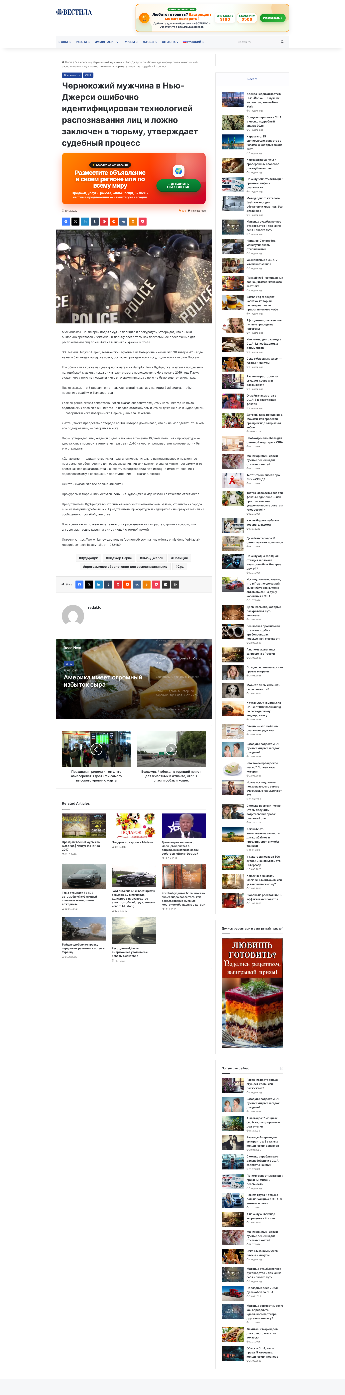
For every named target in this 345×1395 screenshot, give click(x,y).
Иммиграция (105, 42)
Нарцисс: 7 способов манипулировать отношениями (261, 245)
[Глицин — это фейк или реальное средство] (233, 731)
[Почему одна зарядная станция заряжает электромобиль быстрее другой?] (233, 561)
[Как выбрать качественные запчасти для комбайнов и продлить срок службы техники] (233, 834)
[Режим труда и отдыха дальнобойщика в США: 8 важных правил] (233, 1200)
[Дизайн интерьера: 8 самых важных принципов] (233, 543)
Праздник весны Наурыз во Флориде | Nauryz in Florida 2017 (81, 845)
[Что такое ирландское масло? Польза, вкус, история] (233, 768)
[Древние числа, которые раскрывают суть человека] (233, 612)
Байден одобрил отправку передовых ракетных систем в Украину (83, 948)
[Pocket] (143, 222)
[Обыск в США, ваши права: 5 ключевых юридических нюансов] (233, 1353)
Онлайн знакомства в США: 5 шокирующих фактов (261, 400)
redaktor (95, 607)
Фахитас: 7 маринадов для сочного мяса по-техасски (262, 1333)
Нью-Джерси (152, 558)
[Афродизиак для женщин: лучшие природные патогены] (233, 325)
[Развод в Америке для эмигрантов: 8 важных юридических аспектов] (233, 1142)
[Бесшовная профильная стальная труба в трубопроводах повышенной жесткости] (233, 631)
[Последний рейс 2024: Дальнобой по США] (233, 1293)
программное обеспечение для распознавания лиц (126, 567)
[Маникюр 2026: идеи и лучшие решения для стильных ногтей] (233, 461)
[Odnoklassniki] (133, 222)
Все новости (83, 62)
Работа (81, 42)
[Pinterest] (104, 222)
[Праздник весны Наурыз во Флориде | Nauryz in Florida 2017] (84, 825)
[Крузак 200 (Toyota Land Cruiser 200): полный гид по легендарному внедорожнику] (233, 708)
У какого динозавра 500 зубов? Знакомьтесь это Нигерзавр (264, 861)
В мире (70, 663)
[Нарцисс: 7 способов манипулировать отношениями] (233, 246)
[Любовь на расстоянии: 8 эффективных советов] (233, 900)
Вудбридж (89, 558)
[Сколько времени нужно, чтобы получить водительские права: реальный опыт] (233, 811)
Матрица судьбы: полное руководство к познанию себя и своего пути (264, 226)
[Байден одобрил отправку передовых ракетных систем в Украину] (84, 929)
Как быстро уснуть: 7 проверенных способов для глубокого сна (263, 164)
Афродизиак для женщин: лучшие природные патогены (264, 324)
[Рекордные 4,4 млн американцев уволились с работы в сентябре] (134, 930)
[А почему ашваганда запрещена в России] (233, 654)
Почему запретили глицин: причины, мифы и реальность (265, 183)
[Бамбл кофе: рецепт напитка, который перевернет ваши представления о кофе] (233, 302)
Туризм (129, 42)
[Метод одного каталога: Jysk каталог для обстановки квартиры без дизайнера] (233, 203)
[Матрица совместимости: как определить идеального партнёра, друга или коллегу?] (233, 1311)
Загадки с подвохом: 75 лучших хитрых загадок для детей (263, 748)
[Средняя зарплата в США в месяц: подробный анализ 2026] (233, 122)
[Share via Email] (166, 585)
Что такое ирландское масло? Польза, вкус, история (262, 767)
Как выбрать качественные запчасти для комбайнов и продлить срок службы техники (263, 837)
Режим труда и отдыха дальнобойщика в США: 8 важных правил (264, 1199)
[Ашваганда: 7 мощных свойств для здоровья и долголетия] (233, 1123)
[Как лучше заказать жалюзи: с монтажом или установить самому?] (233, 881)
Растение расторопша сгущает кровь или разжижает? (262, 380)
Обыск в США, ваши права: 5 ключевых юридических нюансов (262, 1352)
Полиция (180, 558)
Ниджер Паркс (120, 558)
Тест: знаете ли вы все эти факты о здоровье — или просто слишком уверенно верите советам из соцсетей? (265, 501)
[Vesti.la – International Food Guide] (74, 11)
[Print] (175, 585)
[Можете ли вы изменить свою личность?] (233, 690)
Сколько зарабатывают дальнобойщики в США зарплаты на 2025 (263, 1160)
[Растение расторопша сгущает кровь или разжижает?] (233, 381)
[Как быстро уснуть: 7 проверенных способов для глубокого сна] (233, 165)
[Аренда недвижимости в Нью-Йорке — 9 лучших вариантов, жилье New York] (233, 99)
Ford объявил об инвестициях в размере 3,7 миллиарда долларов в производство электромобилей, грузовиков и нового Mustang (133, 898)
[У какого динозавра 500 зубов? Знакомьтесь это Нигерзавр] (233, 862)
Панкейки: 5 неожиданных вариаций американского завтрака (265, 282)
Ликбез (148, 42)
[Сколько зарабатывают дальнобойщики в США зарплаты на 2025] (233, 1161)
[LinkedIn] (85, 222)
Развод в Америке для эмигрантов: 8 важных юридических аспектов (263, 1141)
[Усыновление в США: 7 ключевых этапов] (233, 265)
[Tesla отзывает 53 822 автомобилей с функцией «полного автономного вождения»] (84, 876)
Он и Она (168, 42)
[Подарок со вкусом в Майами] (134, 825)
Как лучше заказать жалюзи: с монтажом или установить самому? (264, 880)
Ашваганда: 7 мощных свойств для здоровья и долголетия (263, 1122)
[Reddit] (114, 222)
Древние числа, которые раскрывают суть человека (264, 611)
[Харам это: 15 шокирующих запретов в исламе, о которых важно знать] (233, 141)
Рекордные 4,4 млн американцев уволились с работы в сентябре (130, 952)
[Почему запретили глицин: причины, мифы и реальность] (233, 184)
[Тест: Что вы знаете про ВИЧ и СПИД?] (233, 480)
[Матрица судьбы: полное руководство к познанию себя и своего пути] (233, 227)
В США (63, 42)
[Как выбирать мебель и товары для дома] (233, 525)
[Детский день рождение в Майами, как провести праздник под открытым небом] (233, 420)
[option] (134, 679)
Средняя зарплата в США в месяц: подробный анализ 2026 (264, 121)
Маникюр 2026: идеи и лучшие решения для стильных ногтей (262, 460)
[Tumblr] (95, 222)
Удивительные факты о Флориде (99, 681)
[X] (75, 222)
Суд (180, 567)
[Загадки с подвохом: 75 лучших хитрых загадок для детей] (233, 749)
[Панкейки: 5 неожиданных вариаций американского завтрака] (233, 283)
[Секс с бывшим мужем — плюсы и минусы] (233, 364)
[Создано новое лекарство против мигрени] (233, 672)
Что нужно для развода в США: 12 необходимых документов (264, 343)
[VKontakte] (123, 222)
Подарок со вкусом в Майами (132, 842)
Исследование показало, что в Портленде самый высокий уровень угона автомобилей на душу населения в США (264, 588)
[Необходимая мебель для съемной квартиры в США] (233, 443)
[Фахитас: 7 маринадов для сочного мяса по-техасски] (233, 1334)
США (88, 75)
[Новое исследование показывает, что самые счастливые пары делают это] (233, 787)
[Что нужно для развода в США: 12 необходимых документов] (233, 344)
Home (68, 62)
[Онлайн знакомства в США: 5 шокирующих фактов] (233, 401)
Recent (252, 79)
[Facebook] (66, 222)
